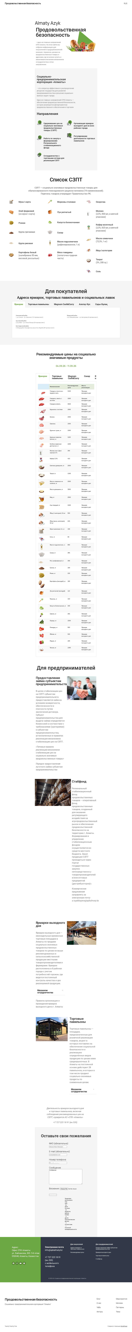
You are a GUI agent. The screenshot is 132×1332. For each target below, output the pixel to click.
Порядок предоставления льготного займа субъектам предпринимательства (49, 767)
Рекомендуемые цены (77, 1252)
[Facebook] (13, 1263)
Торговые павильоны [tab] (38, 304)
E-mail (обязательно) (59, 1151)
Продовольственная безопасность (23, 3)
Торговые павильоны (102, 1255)
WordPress (124, 1326)
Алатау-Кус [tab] (84, 304)
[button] (50, 991)
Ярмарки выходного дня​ (103, 1252)
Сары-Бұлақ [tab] (101, 304)
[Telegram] (24, 1263)
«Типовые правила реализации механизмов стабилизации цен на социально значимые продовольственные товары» (50, 753)
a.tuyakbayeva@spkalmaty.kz (85, 900)
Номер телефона (57, 1159)
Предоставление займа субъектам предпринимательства (106, 1248)
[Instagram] (17, 1263)
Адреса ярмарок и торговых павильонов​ (77, 1248)
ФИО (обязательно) (58, 1143)
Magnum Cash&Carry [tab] (64, 304)
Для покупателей (76, 1244)
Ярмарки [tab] (18, 304)
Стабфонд (99, 1259)
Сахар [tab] (87, 376)
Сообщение (55, 1167)
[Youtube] (20, 1263)
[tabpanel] (66, 322)
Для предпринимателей (104, 1244)
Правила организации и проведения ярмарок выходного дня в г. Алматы (49, 1003)
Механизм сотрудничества (45, 991)
